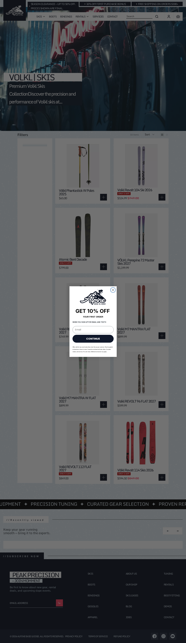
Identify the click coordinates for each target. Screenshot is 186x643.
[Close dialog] (113, 290)
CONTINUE (93, 338)
